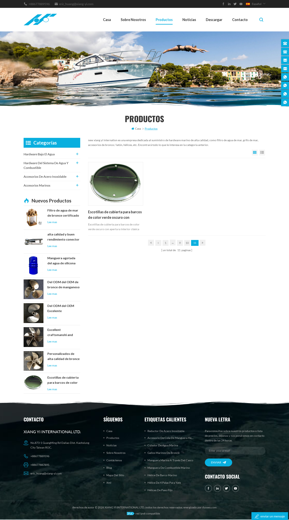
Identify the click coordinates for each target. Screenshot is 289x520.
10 (187, 242)
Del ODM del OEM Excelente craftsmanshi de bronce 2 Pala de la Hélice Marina (61, 308)
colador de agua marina (162, 445)
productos (164, 20)
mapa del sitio (115, 475)
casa (107, 20)
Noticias (189, 20)
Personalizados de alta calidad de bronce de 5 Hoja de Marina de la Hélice (63, 356)
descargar (214, 20)
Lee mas (52, 222)
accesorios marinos (37, 185)
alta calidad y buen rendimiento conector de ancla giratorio (63, 237)
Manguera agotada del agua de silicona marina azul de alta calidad (61, 261)
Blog (109, 467)
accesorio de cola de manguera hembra (171, 437)
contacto (240, 20)
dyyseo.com (209, 507)
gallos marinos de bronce (163, 452)
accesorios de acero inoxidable (45, 176)
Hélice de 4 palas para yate (164, 482)
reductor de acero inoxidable (165, 431)
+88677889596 (39, 4)
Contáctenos (114, 460)
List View (262, 153)
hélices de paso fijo (159, 490)
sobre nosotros (133, 20)
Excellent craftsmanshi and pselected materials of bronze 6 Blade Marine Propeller (61, 332)
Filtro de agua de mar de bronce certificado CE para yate (63, 213)
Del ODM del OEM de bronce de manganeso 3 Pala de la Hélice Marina (63, 285)
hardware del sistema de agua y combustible (46, 165)
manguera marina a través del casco (170, 460)
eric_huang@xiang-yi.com (76, 4)
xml (108, 482)
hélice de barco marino (162, 475)
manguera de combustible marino (168, 467)
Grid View (255, 153)
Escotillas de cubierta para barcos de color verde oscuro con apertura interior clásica (115, 215)
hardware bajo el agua (39, 154)
